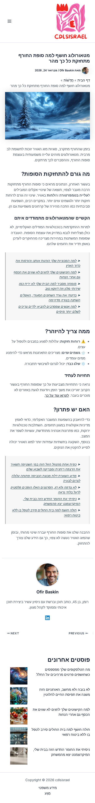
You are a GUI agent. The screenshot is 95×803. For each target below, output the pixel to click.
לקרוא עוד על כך (57, 395)
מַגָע (47, 793)
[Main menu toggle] (9, 21)
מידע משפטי (48, 788)
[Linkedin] (47, 617)
